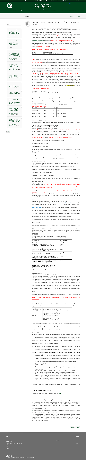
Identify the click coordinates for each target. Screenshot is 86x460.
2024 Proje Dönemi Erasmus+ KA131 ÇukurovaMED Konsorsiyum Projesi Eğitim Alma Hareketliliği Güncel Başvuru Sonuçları (14, 32)
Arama (72, 0)
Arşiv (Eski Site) (66, 0)
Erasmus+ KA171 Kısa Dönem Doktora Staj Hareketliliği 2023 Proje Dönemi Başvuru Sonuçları (14, 101)
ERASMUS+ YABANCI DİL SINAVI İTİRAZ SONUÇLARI (14, 93)
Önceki (72, 427)
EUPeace (77, 440)
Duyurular (78, 16)
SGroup (77, 443)
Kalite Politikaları (41, 0)
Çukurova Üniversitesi (31, 0)
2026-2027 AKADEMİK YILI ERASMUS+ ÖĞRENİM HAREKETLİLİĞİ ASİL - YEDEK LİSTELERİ (14, 85)
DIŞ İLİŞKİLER (43, 7)
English (78, 0)
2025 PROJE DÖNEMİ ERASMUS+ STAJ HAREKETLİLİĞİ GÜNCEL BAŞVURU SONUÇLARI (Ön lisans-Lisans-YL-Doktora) (14, 43)
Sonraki (77, 427)
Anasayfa (60, 0)
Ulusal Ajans (58, 440)
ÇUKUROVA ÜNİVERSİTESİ (43, 4)
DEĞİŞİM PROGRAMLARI (25, 10)
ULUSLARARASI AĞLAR (70, 10)
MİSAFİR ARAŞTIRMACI (57, 10)
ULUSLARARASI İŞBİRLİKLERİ (41, 10)
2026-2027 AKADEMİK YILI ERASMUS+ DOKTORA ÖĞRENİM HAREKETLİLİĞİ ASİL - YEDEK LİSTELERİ (14, 77)
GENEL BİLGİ (13, 10)
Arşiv (8, 131)
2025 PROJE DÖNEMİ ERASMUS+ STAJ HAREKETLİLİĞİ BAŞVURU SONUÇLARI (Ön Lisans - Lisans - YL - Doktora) (13, 67)
